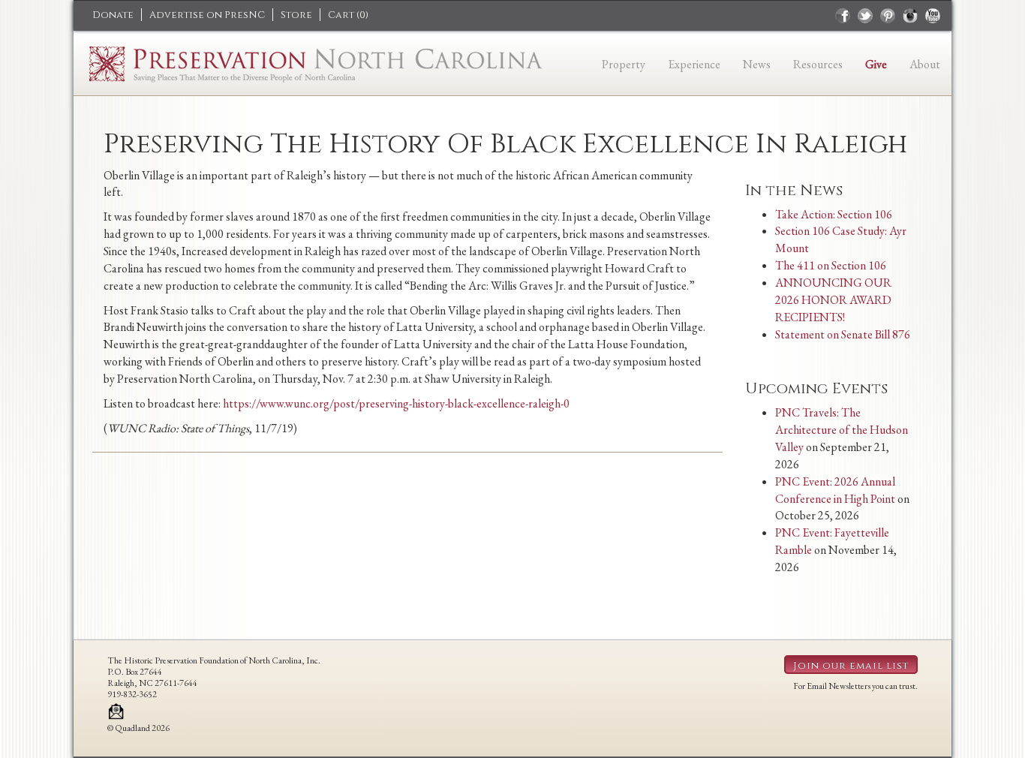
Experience (694, 64)
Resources (818, 64)
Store (296, 15)
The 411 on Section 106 (830, 265)
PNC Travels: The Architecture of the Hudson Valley (841, 430)
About (924, 64)
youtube (932, 15)
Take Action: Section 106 (833, 214)
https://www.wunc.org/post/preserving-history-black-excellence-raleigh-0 (396, 403)
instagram (910, 15)
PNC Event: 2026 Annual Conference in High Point (835, 490)
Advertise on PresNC (207, 15)
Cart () (348, 15)
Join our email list (851, 665)
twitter (865, 15)
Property (623, 64)
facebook (842, 15)
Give (876, 64)
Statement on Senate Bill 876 (842, 334)
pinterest (887, 15)
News (757, 64)
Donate (113, 15)
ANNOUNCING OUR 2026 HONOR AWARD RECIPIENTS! (833, 300)
